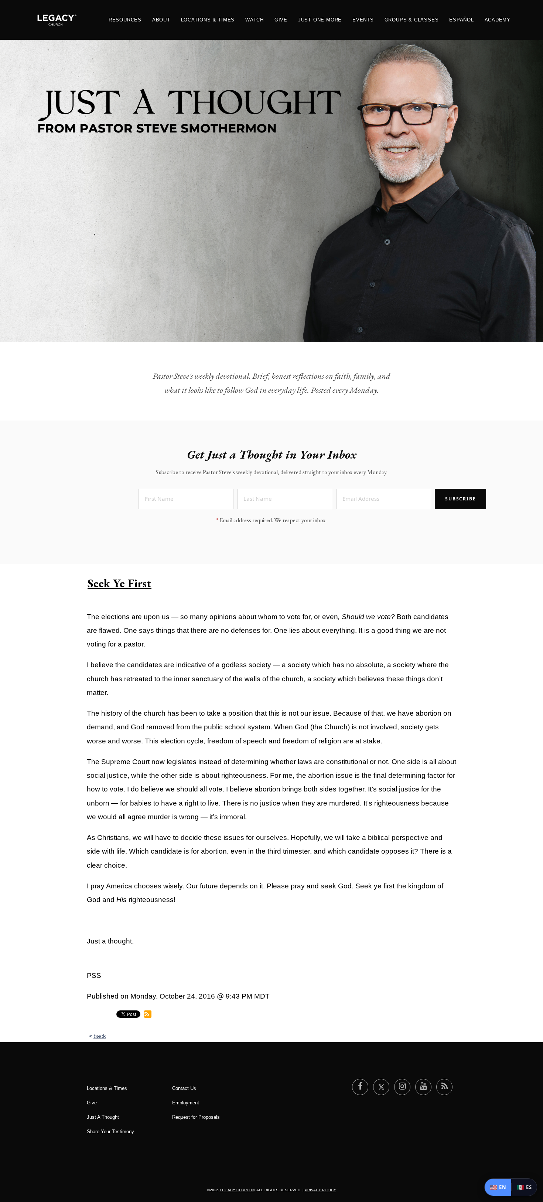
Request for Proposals (196, 1117)
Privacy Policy (320, 1190)
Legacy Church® (237, 1190)
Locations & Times (208, 20)
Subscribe (460, 499)
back (99, 1036)
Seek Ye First (119, 583)
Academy (498, 20)
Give (280, 20)
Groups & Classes (412, 20)
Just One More (320, 20)
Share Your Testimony (110, 1131)
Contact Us (184, 1088)
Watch (254, 20)
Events (363, 20)
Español (461, 20)
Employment (185, 1102)
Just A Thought (103, 1117)
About (161, 20)
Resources (125, 20)
